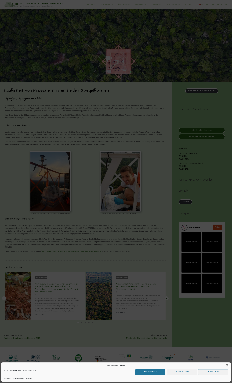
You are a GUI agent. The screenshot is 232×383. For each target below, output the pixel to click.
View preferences (213, 372)
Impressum (29, 378)
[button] (227, 365)
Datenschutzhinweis (18, 378)
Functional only (182, 372)
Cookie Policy (7, 378)
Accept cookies (150, 372)
